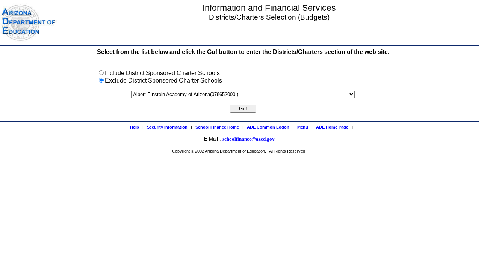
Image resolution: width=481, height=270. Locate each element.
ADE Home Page (332, 127)
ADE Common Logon (268, 127)
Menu (302, 127)
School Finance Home (217, 127)
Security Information (167, 127)
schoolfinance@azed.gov (248, 139)
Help (134, 127)
